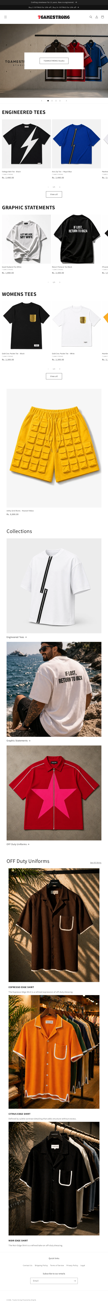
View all (54, 194)
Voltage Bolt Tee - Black (11, 172)
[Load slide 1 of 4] (48, 101)
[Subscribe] (75, 1281)
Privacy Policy (72, 1265)
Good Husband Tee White (11, 267)
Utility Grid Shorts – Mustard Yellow (20, 511)
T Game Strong (17, 1300)
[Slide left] (48, 187)
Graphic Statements (17, 740)
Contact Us (27, 1265)
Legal (82, 1265)
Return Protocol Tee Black (62, 267)
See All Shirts (95, 862)
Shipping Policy (41, 1265)
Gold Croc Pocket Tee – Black (13, 354)
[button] (5, 17)
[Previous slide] (42, 101)
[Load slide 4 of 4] (60, 101)
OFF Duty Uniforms (17, 844)
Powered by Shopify (29, 1300)
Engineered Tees (15, 637)
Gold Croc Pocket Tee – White (63, 354)
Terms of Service (57, 1265)
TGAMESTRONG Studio (54, 60)
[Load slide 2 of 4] (52, 101)
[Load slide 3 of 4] (56, 101)
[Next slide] (66, 101)
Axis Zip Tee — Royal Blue (62, 172)
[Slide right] (60, 187)
